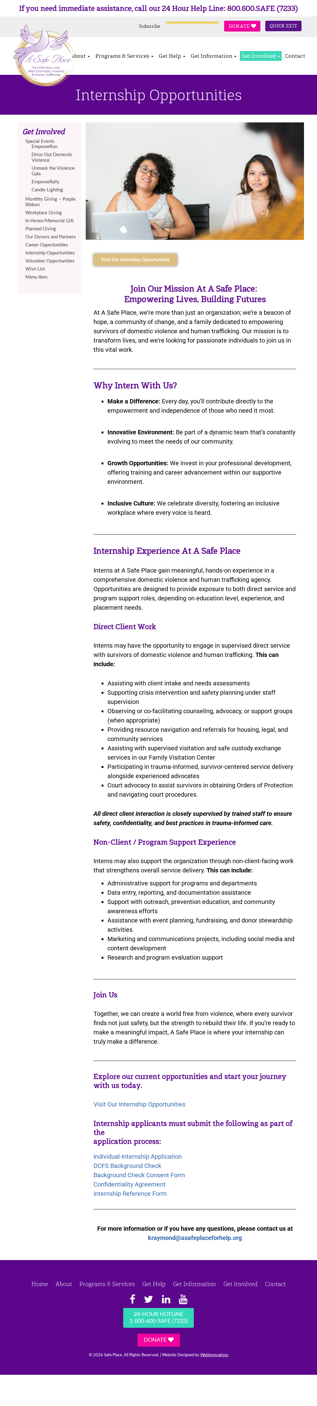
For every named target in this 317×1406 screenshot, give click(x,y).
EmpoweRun (44, 146)
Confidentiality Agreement (129, 1184)
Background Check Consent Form (139, 1175)
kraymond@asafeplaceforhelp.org (195, 1238)
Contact (295, 56)
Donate (239, 26)
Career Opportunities (46, 245)
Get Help (170, 56)
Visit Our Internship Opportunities (140, 1104)
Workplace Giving (43, 213)
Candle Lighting (47, 190)
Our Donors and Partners (50, 237)
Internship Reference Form (130, 1193)
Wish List (35, 269)
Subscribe (149, 26)
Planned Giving (40, 229)
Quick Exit (283, 26)
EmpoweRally (45, 182)
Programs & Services (122, 56)
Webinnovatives (214, 1355)
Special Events (40, 141)
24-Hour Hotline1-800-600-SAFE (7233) (158, 1318)
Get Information (212, 56)
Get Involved (259, 56)
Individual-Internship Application (137, 1156)
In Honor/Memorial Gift (49, 221)
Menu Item (36, 277)
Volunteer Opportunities (50, 261)
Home (39, 1284)
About (63, 1284)
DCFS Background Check (127, 1166)
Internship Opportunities (50, 253)
